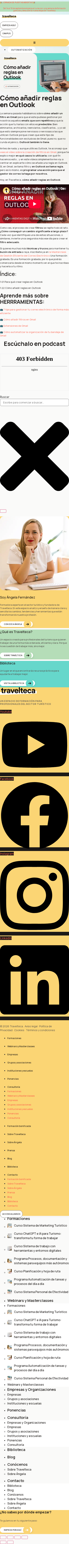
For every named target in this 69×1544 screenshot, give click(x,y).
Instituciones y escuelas (20, 1070)
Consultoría (13, 1087)
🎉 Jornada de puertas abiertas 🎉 (17, 2)
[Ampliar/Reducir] (3, 1537)
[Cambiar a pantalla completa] (10, 1537)
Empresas (12, 1054)
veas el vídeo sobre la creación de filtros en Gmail (28, 152)
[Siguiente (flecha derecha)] (10, 1542)
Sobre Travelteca (16, 1134)
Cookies (19, 1030)
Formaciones (14, 1038)
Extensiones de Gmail (15, 325)
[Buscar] (3, 511)
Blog (9, 1158)
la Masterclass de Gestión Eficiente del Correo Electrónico (33, 253)
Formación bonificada (19, 1126)
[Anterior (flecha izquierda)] (3, 1542)
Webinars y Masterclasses (21, 1046)
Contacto (12, 1174)
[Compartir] (17, 1537)
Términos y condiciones (40, 1030)
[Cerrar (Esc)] (25, 1537)
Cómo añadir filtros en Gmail (19, 319)
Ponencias (13, 1078)
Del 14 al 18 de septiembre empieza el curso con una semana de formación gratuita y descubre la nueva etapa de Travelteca (34, 9)
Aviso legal (31, 1026)
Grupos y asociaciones (19, 1062)
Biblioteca (12, 1166)
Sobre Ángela (14, 1142)
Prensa (11, 1150)
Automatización (21, 49)
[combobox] (34, 402)
